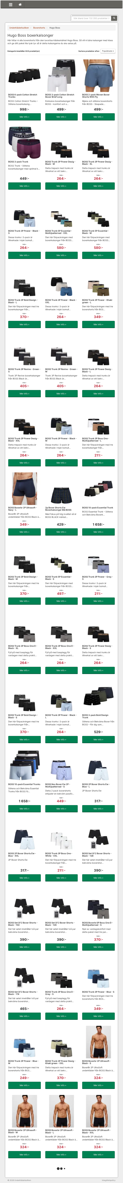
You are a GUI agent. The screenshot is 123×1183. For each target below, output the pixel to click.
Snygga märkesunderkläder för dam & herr (30, 14)
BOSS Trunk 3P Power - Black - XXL (61, 301)
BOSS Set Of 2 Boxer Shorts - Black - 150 (23, 923)
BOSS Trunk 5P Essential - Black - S (58, 577)
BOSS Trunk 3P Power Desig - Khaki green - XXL (60, 1062)
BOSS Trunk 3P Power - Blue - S (98, 992)
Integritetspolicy (109, 1180)
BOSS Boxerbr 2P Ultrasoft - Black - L (59, 1131)
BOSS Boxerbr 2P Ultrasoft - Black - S (96, 1062)
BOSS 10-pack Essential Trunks (24, 784)
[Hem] (20, 4)
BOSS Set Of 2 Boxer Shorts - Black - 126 (60, 923)
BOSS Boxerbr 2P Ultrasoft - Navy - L (22, 508)
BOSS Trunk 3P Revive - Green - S (24, 370)
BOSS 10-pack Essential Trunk (97, 507)
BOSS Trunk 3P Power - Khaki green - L (97, 301)
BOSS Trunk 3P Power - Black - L (61, 716)
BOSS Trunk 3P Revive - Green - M (61, 370)
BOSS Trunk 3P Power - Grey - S (97, 577)
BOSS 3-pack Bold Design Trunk (95, 716)
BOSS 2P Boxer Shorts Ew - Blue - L (96, 785)
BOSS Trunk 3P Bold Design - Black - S (23, 716)
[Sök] (114, 18)
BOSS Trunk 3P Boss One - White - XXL (58, 854)
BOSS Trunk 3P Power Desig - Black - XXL (23, 439)
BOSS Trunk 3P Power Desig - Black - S (97, 647)
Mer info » (24, 117)
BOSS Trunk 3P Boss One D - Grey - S (59, 993)
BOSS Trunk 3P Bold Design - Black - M (23, 577)
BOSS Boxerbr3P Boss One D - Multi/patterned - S (97, 923)
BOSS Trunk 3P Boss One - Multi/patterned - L (95, 439)
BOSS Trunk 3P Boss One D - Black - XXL (59, 647)
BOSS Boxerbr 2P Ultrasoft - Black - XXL (96, 1131)
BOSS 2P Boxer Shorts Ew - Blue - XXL (22, 854)
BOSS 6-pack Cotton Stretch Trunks (22, 95)
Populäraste (107, 51)
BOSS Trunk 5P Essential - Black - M (95, 232)
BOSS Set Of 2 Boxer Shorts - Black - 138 (97, 854)
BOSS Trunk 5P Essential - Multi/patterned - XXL (58, 232)
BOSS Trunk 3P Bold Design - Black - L (23, 301)
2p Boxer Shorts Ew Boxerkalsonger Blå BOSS (58, 508)
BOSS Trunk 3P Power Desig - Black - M (60, 162)
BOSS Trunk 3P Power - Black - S (24, 232)
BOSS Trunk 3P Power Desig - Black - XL (97, 162)
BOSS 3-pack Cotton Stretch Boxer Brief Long (59, 95)
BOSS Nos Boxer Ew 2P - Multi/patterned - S (57, 785)
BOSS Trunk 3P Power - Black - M (61, 439)
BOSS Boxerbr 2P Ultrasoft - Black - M (22, 1131)
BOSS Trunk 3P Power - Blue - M (23, 1062)
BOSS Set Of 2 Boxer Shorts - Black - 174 (23, 993)
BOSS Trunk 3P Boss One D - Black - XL (22, 647)
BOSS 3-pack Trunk (18, 161)
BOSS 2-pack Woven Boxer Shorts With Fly (96, 95)
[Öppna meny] (11, 4)
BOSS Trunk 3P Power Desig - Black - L (97, 370)
